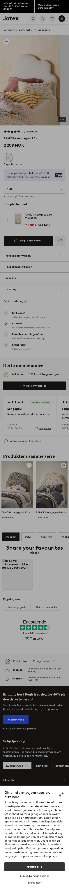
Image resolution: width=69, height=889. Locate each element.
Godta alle (34, 866)
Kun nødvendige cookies (34, 876)
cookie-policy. (48, 856)
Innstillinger (34, 882)
